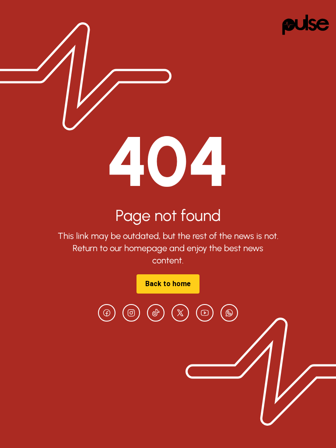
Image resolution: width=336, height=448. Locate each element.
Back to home (168, 284)
